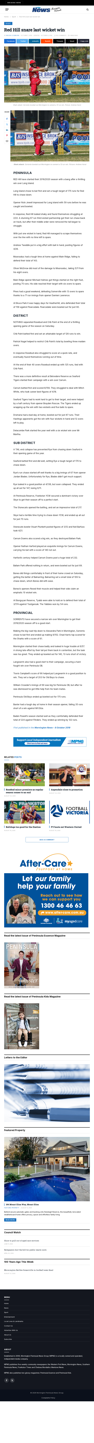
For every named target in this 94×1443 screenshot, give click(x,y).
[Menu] (7, 9)
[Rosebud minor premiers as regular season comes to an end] (24, 774)
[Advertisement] (47, 1422)
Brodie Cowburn (12, 35)
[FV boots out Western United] (69, 812)
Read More (10, 1220)
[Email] (7, 141)
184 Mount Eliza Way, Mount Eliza (22, 1204)
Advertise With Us (11, 1330)
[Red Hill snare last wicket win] (47, 74)
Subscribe (8, 1339)
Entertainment (9, 1317)
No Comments (61, 35)
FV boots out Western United (66, 827)
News (6, 1308)
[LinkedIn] (7, 130)
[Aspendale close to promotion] (69, 774)
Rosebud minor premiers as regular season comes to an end (24, 791)
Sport (8, 23)
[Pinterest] (7, 135)
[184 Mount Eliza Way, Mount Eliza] (47, 1169)
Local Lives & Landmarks (13, 1321)
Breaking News (14, 3)
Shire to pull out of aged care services (21, 1240)
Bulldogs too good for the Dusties (23, 827)
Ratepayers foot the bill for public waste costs (25, 1250)
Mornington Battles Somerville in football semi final (28, 1270)
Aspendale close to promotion (67, 789)
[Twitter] (7, 124)
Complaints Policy (48, 1398)
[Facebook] (7, 119)
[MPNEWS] (47, 9)
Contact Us (8, 1326)
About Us (7, 1335)
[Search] (87, 9)
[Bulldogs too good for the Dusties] (24, 812)
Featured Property (11, 1208)
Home (6, 1303)
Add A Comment (47, 840)
